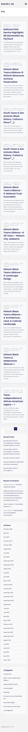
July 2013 (6, 644)
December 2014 (8, 593)
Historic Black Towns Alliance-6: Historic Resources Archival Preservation (14, 75)
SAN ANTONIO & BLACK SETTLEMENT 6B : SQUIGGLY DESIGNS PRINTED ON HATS (12, 443)
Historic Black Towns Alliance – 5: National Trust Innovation (13, 192)
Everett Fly (7, 25)
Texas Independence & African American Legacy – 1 (13, 399)
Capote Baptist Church (11, 684)
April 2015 (6, 577)
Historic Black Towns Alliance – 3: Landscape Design (13, 274)
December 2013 (8, 628)
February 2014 (8, 624)
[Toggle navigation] (26, 4)
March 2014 (7, 620)
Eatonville (7, 692)
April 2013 (6, 656)
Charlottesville (8, 688)
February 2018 (8, 529)
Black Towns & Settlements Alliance (13, 65)
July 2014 (6, 608)
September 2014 (9, 600)
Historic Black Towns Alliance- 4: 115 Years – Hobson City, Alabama (14, 234)
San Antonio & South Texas (12, 706)
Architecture (8, 674)
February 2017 (8, 541)
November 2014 (8, 596)
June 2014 (7, 612)
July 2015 (6, 573)
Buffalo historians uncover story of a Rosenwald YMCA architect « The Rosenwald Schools (14, 493)
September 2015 (9, 565)
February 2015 (8, 585)
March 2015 (7, 581)
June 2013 (6, 648)
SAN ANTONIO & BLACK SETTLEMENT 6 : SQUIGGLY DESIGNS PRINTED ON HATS (12, 452)
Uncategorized (7, 26)
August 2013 (7, 640)
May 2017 (6, 533)
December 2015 (8, 561)
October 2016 (8, 545)
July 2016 (6, 553)
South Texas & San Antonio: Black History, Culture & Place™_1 (14, 153)
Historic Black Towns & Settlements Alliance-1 (11, 359)
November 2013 (8, 632)
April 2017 (6, 537)
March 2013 (7, 660)
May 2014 (6, 616)
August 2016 (7, 549)
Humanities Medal (9, 702)
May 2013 (6, 652)
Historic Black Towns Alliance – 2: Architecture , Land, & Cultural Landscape (13, 318)
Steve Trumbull (8, 504)
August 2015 (7, 569)
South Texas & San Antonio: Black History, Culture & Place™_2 (14, 117)
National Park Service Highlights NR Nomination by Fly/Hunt (14, 34)
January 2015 (8, 589)
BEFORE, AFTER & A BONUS (12, 458)
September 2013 (9, 636)
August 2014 (7, 604)
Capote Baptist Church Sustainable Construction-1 (13, 513)
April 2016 (6, 557)
